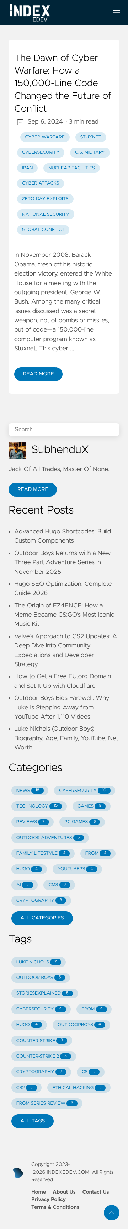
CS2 (24, 1088)
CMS (57, 885)
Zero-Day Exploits (45, 199)
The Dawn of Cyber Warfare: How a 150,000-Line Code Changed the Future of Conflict (62, 84)
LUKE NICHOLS (36, 962)
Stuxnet (90, 137)
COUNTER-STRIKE (39, 1040)
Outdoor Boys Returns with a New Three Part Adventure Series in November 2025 (62, 562)
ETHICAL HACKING (76, 1088)
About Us (64, 1192)
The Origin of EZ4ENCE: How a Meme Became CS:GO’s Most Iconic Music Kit (64, 615)
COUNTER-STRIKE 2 (41, 1056)
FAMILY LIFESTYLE (40, 853)
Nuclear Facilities (71, 168)
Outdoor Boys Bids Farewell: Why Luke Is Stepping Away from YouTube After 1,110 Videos (62, 707)
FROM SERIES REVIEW (44, 1103)
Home (38, 1192)
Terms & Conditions (55, 1207)
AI (22, 885)
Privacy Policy (48, 1199)
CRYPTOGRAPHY (39, 900)
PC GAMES (80, 822)
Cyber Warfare (45, 137)
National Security (45, 214)
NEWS (27, 790)
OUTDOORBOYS (79, 1025)
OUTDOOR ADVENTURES (48, 838)
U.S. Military (90, 152)
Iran (27, 168)
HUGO (27, 869)
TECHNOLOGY (37, 806)
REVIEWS (30, 822)
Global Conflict (43, 229)
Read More (38, 374)
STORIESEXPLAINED (42, 993)
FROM (95, 853)
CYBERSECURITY (82, 790)
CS (88, 1072)
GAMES (89, 806)
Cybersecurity (41, 152)
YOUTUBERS (75, 869)
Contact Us (95, 1192)
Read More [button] (32, 489)
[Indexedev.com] (55, 12)
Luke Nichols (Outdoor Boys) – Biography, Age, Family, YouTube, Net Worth (66, 738)
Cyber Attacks (40, 183)
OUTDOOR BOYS (38, 977)
